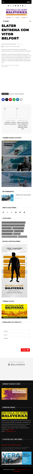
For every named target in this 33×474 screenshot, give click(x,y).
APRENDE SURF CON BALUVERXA (23, 195)
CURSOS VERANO (6, 228)
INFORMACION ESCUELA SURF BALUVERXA (13, 225)
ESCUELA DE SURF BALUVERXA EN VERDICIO (13, 222)
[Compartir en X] (6, 99)
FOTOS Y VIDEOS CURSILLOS (9, 236)
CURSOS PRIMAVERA (18, 228)
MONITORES (17, 233)
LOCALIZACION (22, 236)
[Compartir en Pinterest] (10, 99)
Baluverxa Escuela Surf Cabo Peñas (9, 44)
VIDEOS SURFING (19, 94)
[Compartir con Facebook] (3, 99)
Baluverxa (18, 364)
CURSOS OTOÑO (18, 231)
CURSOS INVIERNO (7, 233)
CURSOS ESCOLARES (7, 231)
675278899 (10, 429)
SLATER (11, 94)
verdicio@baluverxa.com (10, 431)
